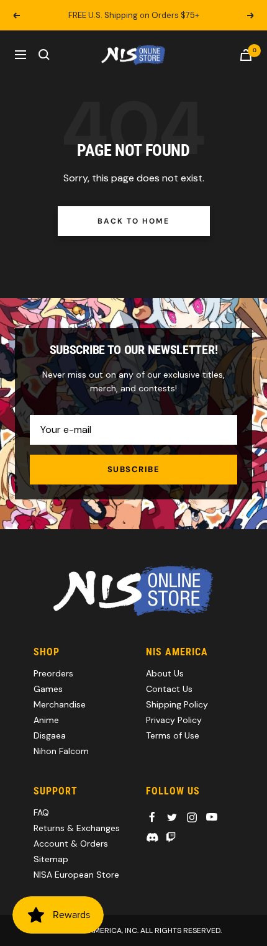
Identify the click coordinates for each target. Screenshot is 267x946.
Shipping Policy (177, 704)
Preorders (53, 673)
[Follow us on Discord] (152, 837)
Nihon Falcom (61, 751)
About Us (165, 673)
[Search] (44, 54)
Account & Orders (71, 843)
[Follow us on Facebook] (152, 817)
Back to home (133, 221)
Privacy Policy (174, 719)
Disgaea (50, 735)
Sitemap (51, 859)
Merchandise (60, 704)
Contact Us (169, 688)
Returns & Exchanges (77, 828)
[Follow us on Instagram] (192, 817)
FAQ (41, 812)
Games (48, 688)
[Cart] (246, 55)
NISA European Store (76, 874)
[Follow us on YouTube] (212, 817)
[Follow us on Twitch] (171, 837)
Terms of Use (172, 735)
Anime (46, 719)
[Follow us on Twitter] (172, 817)
